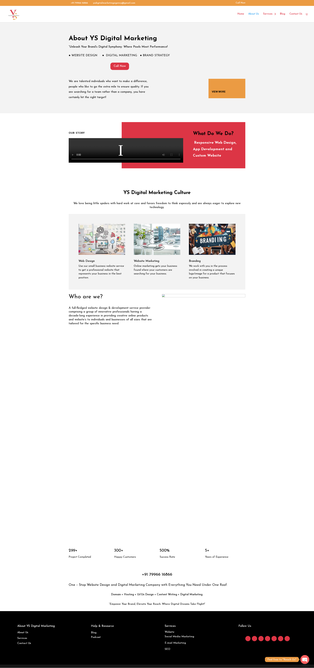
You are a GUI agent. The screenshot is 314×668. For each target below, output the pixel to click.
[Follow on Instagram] (254, 638)
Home (240, 14)
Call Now (240, 3)
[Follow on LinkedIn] (267, 638)
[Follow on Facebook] (248, 638)
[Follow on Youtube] (274, 638)
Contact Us (295, 14)
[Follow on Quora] (287, 638)
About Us (253, 14)
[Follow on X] (261, 638)
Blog (282, 14)
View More (219, 91)
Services (267, 14)
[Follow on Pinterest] (280, 638)
